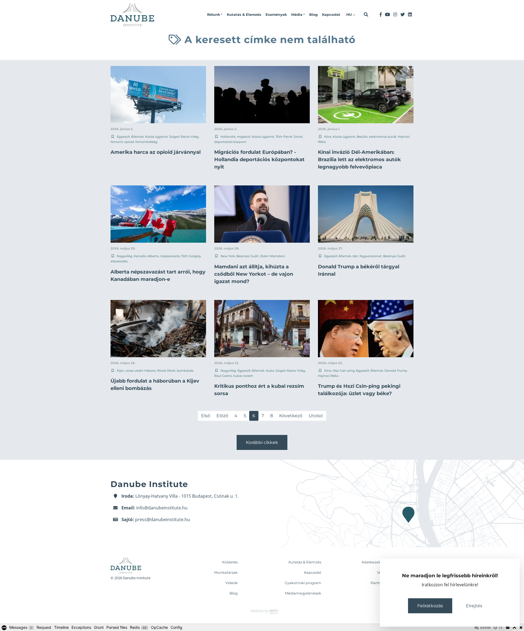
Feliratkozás (430, 605)
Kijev (120, 370)
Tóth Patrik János (289, 137)
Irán (355, 256)
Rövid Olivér (166, 370)
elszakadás (119, 261)
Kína (327, 137)
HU (349, 15)
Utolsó (316, 415)
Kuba (270, 370)
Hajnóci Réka (328, 376)
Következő (290, 415)
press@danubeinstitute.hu (162, 519)
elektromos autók (383, 137)
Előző (222, 415)
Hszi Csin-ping (344, 370)
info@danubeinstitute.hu (161, 508)
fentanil (117, 142)
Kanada (140, 256)
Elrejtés (474, 605)
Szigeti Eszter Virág (184, 137)
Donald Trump (396, 370)
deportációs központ (230, 142)
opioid (129, 142)
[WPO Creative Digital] (262, 611)
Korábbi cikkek (262, 442)
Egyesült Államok (130, 137)
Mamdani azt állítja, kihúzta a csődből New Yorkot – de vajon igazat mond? (253, 274)
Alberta (153, 256)
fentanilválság (146, 142)
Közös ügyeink (156, 137)
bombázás (185, 370)
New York (228, 256)
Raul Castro (223, 376)
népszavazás (170, 256)
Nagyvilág (124, 256)
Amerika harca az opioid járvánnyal (156, 152)
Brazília (362, 137)
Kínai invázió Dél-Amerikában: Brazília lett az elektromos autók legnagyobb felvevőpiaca (359, 159)
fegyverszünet (371, 256)
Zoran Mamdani (272, 256)
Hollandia (228, 137)
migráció (243, 137)
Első (205, 415)
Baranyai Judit (247, 256)
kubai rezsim (243, 376)
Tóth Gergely (191, 256)
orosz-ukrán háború (141, 370)
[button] (215, 15)
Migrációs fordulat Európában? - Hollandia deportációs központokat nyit (259, 159)
